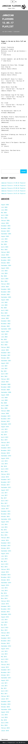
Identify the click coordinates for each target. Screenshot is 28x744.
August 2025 (5, 236)
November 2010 (5, 704)
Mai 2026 (4, 212)
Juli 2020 (4, 397)
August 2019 (5, 426)
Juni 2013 (4, 622)
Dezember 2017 (5, 479)
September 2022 (6, 329)
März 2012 (4, 662)
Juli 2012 (4, 651)
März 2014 (4, 598)
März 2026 (4, 218)
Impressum (4, 739)
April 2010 (4, 722)
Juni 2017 (4, 495)
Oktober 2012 (5, 643)
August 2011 (5, 680)
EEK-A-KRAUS (8, 31)
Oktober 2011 (5, 675)
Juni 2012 (4, 654)
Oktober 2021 (5, 358)
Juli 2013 (4, 619)
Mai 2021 (4, 371)
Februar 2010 (5, 728)
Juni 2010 (4, 717)
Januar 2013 (5, 635)
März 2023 (4, 313)
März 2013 (4, 630)
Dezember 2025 (5, 226)
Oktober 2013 (5, 611)
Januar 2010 (5, 730)
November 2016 (5, 514)
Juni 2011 (4, 685)
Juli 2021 (4, 366)
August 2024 (5, 268)
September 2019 (6, 424)
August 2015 (5, 553)
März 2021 (4, 376)
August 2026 (5, 204)
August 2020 (5, 395)
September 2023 (6, 297)
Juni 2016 (4, 527)
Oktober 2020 (5, 389)
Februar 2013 (5, 633)
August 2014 (5, 585)
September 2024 (6, 265)
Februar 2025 (5, 252)
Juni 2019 (4, 432)
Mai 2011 (4, 688)
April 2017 (4, 500)
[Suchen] (15, 1)
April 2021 (4, 374)
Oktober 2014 (5, 580)
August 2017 (5, 490)
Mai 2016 (4, 529)
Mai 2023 (4, 307)
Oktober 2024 (5, 263)
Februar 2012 (5, 664)
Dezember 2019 (5, 416)
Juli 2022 (4, 334)
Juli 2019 (4, 429)
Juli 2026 (4, 207)
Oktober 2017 (5, 485)
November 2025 (5, 228)
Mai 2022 (4, 339)
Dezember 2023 (5, 289)
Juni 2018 (4, 463)
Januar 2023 (5, 318)
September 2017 (6, 487)
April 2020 (4, 405)
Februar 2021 (5, 379)
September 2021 (6, 360)
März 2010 (4, 725)
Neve (4, 742)
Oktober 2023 (5, 294)
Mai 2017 (4, 498)
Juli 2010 (4, 714)
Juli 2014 (4, 588)
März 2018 (4, 471)
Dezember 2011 (5, 670)
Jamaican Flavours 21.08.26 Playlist (13, 183)
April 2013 (4, 627)
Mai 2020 (4, 403)
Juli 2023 (4, 302)
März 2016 (4, 535)
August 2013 (5, 617)
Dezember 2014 (5, 574)
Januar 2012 (5, 667)
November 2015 (5, 545)
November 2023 (5, 292)
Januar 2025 (5, 255)
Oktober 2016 (5, 516)
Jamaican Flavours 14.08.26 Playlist (13, 185)
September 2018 (6, 455)
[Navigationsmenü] (12, 1)
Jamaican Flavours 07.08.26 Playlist (13, 188)
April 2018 (4, 469)
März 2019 (4, 440)
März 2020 (4, 408)
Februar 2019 (5, 442)
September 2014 (6, 582)
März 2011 (4, 693)
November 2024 (5, 260)
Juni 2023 (4, 305)
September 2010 (6, 709)
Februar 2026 (5, 220)
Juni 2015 (4, 559)
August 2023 (5, 300)
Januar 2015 (5, 572)
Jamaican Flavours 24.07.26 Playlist (13, 193)
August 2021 (5, 363)
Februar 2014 (5, 601)
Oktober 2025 (5, 231)
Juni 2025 (4, 241)
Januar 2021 (5, 381)
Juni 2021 (4, 368)
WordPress (22, 742)
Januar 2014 (5, 603)
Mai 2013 (4, 625)
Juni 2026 (4, 210)
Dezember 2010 (5, 701)
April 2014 (4, 596)
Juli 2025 (4, 239)
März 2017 (4, 503)
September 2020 (6, 392)
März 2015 (4, 566)
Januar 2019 (5, 445)
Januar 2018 (5, 477)
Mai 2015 (4, 561)
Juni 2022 (4, 337)
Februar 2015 (5, 569)
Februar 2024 (5, 284)
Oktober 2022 (5, 326)
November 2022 (5, 323)
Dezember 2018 (5, 448)
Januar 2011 (5, 699)
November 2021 (5, 355)
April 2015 (4, 564)
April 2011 (4, 691)
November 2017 (5, 482)
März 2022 (4, 344)
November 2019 (5, 418)
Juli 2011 (4, 683)
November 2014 (5, 577)
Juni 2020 (4, 400)
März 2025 (4, 249)
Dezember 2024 (5, 257)
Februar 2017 (5, 506)
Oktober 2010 (5, 707)
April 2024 (4, 278)
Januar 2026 (5, 223)
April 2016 (4, 532)
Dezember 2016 (5, 511)
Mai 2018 (4, 466)
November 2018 (5, 450)
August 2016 (5, 522)
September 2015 (6, 551)
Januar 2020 (5, 413)
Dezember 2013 (5, 606)
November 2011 (5, 672)
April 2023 (4, 310)
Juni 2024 (4, 273)
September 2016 (6, 519)
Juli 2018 (4, 461)
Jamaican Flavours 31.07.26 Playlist (13, 191)
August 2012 (5, 648)
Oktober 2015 (5, 548)
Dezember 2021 (5, 352)
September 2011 (6, 677)
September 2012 (6, 646)
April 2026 (4, 215)
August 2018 (5, 458)
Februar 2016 (5, 537)
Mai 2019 (4, 434)
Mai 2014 (4, 593)
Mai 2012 (4, 656)
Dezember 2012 (5, 638)
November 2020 (5, 387)
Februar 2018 (5, 474)
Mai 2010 (4, 720)
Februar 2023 (5, 315)
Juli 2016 (4, 524)
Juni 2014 (4, 590)
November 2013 (5, 609)
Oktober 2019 (5, 421)
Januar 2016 (5, 540)
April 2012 (4, 659)
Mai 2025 (4, 244)
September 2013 (6, 614)
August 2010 (5, 712)
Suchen (23, 171)
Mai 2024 (4, 276)
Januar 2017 (5, 508)
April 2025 (4, 247)
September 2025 (6, 233)
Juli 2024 (4, 270)
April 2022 (4, 342)
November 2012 (5, 640)
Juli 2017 (4, 492)
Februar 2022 (5, 347)
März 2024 (4, 281)
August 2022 (5, 331)
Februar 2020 (5, 411)
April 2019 (4, 437)
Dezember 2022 (5, 321)
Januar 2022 (5, 350)
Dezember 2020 (5, 384)
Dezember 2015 (5, 543)
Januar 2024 (5, 286)
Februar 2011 (5, 696)
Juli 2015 (4, 556)
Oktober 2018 (5, 453)
